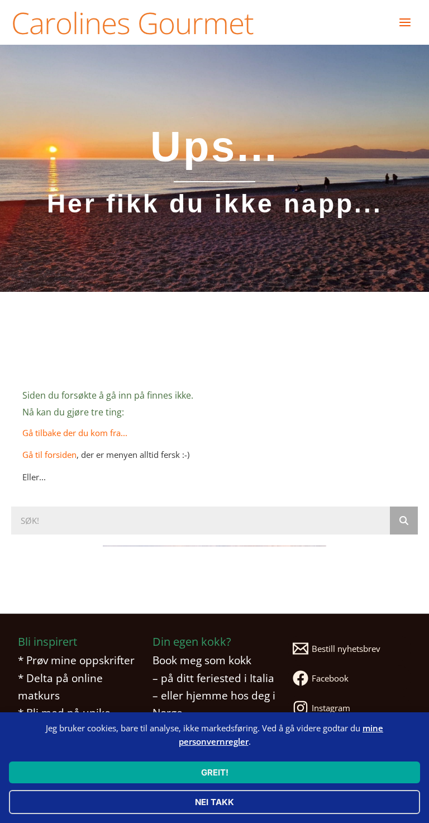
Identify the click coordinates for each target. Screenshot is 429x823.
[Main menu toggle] (405, 22)
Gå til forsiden (49, 454)
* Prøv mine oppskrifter (76, 660)
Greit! (214, 772)
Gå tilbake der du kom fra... (74, 432)
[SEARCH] (404, 521)
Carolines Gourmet (132, 22)
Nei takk (214, 802)
